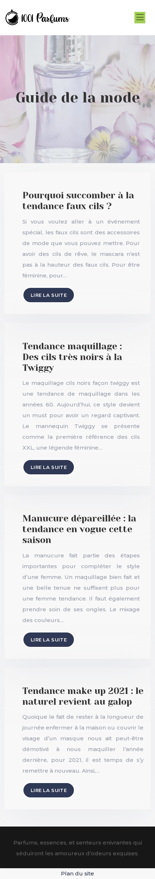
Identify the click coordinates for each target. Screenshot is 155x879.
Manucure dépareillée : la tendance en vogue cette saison (79, 529)
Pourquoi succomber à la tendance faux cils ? (78, 200)
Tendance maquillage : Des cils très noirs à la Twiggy (72, 357)
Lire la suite (49, 295)
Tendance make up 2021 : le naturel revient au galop (82, 696)
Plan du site (77, 873)
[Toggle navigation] (140, 17)
